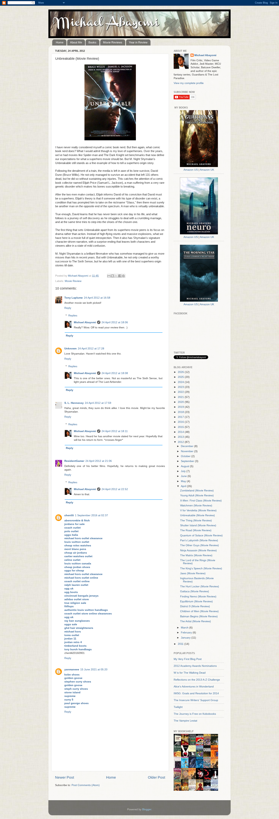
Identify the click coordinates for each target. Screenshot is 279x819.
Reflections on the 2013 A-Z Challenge (197, 679)
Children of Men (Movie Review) (199, 611)
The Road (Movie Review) (195, 530)
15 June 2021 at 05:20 (93, 669)
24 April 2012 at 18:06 (115, 322)
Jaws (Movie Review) (193, 573)
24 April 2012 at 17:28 (91, 348)
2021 (181, 397)
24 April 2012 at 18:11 (115, 431)
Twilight (178, 707)
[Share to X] (116, 276)
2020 (181, 402)
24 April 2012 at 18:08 (115, 373)
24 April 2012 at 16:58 (97, 297)
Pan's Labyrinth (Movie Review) (199, 540)
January (186, 637)
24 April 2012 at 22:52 (115, 489)
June (184, 476)
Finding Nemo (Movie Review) (198, 596)
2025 (181, 377)
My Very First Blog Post (188, 659)
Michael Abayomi (85, 322)
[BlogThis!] (112, 276)
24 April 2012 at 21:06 (98, 461)
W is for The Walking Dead (190, 672)
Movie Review (73, 281)
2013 (181, 436)
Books (92, 42)
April (184, 486)
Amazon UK (207, 169)
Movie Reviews (112, 42)
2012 (181, 442)
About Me (76, 42)
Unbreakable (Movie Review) (197, 515)
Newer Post (64, 777)
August (185, 466)
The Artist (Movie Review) (195, 621)
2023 (181, 387)
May (184, 481)
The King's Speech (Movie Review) (201, 568)
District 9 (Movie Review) (195, 606)
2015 (181, 427)
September (188, 461)
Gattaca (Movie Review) (194, 591)
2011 (181, 643)
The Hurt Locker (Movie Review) (199, 586)
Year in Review (138, 42)
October (186, 456)
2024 (181, 382)
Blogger (146, 809)
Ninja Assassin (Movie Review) (198, 550)
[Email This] (109, 276)
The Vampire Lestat (185, 720)
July (183, 471)
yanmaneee (71, 669)
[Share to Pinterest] (123, 276)
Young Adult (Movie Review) (197, 495)
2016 (181, 421)
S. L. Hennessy (74, 403)
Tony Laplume (73, 297)
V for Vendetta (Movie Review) (198, 510)
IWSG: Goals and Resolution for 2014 (196, 693)
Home (59, 42)
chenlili (69, 515)
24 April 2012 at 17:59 (98, 403)
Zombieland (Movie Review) (197, 490)
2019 (181, 407)
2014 (181, 432)
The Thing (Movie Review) (196, 520)
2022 (181, 392)
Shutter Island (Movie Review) (198, 525)
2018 (181, 412)
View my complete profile (189, 83)
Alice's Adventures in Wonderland (194, 686)
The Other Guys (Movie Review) (199, 545)
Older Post (156, 777)
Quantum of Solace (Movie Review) (201, 535)
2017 (181, 417)
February (187, 632)
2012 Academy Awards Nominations (195, 665)
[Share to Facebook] (120, 276)
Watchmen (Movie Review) (196, 505)
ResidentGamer (74, 461)
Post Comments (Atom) (86, 785)
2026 (181, 372)
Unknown (70, 348)
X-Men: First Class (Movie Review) (201, 500)
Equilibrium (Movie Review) (196, 601)
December (187, 446)
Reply (67, 308)
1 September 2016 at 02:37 (91, 515)
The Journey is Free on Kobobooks (195, 713)
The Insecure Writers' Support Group (196, 700)
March (185, 627)
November (187, 451)
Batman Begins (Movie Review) (199, 616)
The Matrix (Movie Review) (196, 555)
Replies (72, 315)
